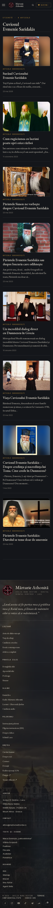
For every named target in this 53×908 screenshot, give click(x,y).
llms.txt (6, 879)
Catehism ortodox (10, 642)
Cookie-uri (30, 898)
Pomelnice (7, 857)
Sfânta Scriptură (10, 842)
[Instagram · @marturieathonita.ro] (11, 903)
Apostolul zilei (8, 671)
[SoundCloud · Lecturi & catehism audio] (39, 903)
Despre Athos (8, 732)
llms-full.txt (7, 882)
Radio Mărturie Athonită (13, 699)
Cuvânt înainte (8, 752)
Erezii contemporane (11, 647)
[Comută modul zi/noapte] (47, 902)
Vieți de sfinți (8, 638)
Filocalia (6, 850)
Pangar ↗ (7, 775)
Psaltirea (6, 846)
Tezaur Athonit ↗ (10, 779)
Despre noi (7, 756)
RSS (4, 871)
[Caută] (33, 5)
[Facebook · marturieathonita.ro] (5, 903)
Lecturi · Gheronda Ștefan (13, 704)
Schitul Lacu (7, 737)
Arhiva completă (9, 651)
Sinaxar (5, 680)
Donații (6, 765)
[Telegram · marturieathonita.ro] (32, 903)
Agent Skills (8, 886)
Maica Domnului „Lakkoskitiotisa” (17, 838)
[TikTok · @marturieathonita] (25, 903)
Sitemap (6, 875)
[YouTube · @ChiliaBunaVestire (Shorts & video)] (18, 903)
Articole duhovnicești (11, 633)
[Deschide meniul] (4, 5)
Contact (6, 761)
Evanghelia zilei (9, 666)
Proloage (6, 675)
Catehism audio (9, 708)
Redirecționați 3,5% (11, 770)
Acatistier (7, 854)
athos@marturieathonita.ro (14, 825)
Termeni (41, 896)
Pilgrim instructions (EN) (13, 728)
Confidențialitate (12, 898)
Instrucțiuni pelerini (11, 723)
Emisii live (7, 695)
